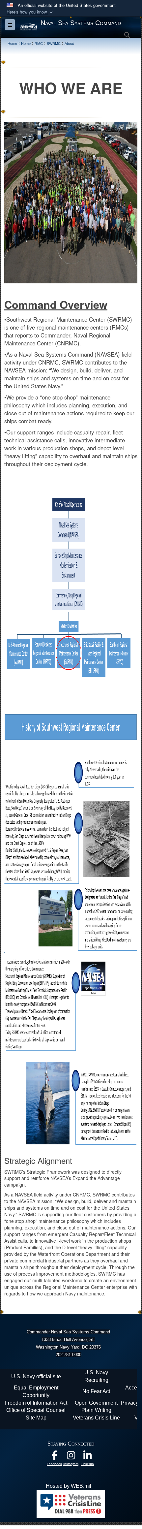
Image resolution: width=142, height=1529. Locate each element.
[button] (30, 12)
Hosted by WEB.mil (68, 1486)
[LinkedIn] (87, 1457)
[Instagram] (71, 1457)
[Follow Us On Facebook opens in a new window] (54, 1457)
